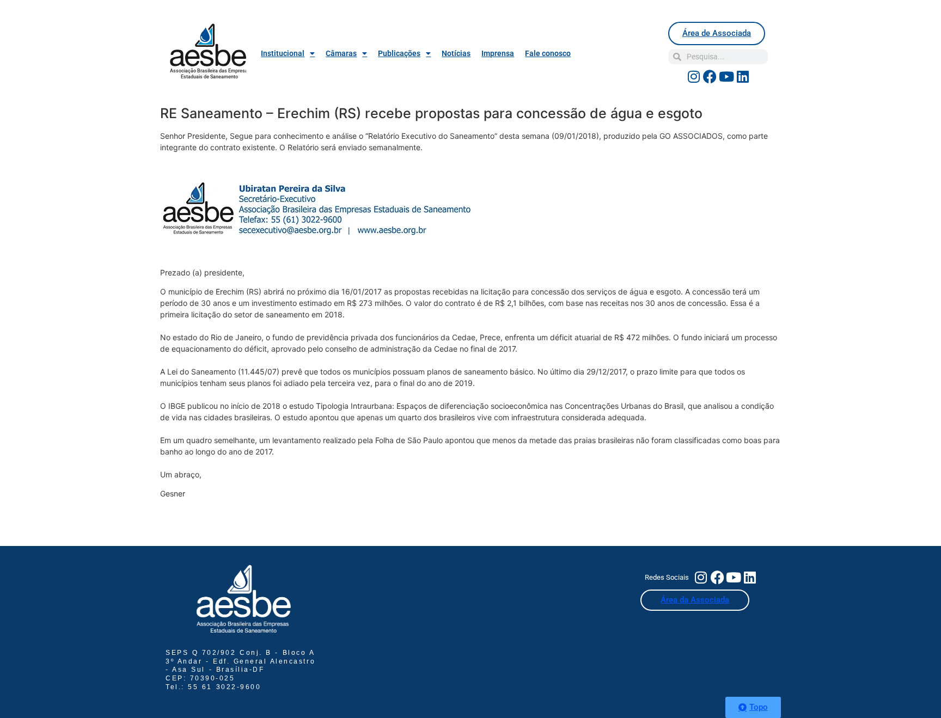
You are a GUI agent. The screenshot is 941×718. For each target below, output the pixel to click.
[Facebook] (710, 76)
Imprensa (497, 53)
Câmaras (341, 53)
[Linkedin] (743, 76)
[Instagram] (694, 76)
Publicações (399, 53)
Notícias (456, 53)
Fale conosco (548, 53)
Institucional (282, 53)
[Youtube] (726, 76)
